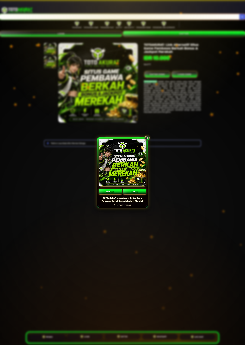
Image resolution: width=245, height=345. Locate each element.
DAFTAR (110, 191)
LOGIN (134, 191)
